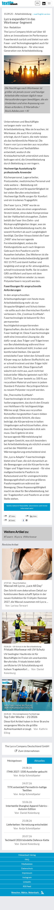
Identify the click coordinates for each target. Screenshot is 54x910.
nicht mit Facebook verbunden (5, 516)
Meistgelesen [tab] (14, 760)
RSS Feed (27, 886)
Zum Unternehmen (28, 750)
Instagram (27, 877)
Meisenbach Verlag (27, 855)
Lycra (18, 536)
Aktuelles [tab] (39, 760)
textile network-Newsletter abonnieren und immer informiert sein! (27, 507)
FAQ (27, 859)
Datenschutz (27, 868)
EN (37, 3)
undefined (27, 516)
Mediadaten (27, 864)
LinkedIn (27, 882)
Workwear (30, 536)
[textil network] (9, 3)
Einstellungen (26, 520)
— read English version (41, 14)
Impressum (27, 873)
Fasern (9, 536)
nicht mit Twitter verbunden (5, 520)
